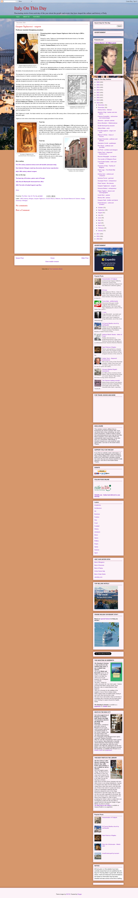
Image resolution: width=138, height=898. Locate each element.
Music (96, 535)
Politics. (96, 541)
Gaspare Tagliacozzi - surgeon (107, 186)
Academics (97, 505)
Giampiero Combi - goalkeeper (107, 143)
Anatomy (25, 198)
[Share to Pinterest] (54, 196)
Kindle (105, 706)
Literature (97, 532)
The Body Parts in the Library (102, 805)
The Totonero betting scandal (111, 380)
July (99, 215)
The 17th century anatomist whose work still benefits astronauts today (36, 164)
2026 (98, 82)
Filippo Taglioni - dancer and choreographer (106, 191)
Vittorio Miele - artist (104, 128)
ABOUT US (26, 17)
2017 (98, 234)
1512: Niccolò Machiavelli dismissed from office (30, 181)
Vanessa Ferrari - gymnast (105, 178)
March (100, 225)
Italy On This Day (30, 8)
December (101, 105)
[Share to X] (51, 196)
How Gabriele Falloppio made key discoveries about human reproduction (37, 168)
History (96, 529)
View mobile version (52, 261)
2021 (98, 95)
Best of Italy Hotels (100, 574)
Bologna (31, 198)
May (99, 220)
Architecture (98, 508)
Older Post (84, 258)
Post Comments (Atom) (55, 269)
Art (95, 511)
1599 (21, 198)
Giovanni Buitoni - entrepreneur (107, 188)
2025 (98, 85)
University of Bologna (21, 200)
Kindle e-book (98, 750)
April (99, 223)
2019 (98, 100)
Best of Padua (98, 568)
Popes (96, 544)
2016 (98, 236)
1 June (104, 312)
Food (96, 523)
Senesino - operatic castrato (106, 120)
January (100, 230)
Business (97, 514)
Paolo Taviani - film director (106, 183)
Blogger (80, 894)
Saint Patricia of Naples (109, 347)
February (101, 228)
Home (17, 17)
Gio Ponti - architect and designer (108, 150)
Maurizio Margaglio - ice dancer (107, 156)
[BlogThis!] (49, 196)
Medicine (57, 198)
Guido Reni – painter (104, 195)
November (101, 107)
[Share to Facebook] (53, 196)
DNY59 (68, 894)
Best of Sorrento (99, 565)
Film (95, 520)
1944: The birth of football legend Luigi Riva (28, 185)
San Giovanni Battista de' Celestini (70, 198)
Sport (96, 553)
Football (96, 526)
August (100, 212)
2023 (98, 90)
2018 (98, 102)
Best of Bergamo (99, 562)
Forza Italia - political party (110, 301)
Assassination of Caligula (109, 279)
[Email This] (47, 196)
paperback (97, 706)
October (100, 207)
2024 (98, 87)
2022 (98, 92)
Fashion (96, 517)
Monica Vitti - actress (104, 197)
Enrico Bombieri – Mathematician (107, 123)
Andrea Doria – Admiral (105, 109)
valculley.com (98, 577)
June (99, 218)
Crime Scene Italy (99, 571)
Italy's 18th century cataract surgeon (26, 171)
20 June (104, 290)
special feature (105, 619)
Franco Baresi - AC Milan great (105, 43)
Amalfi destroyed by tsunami (106, 125)
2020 (98, 97)
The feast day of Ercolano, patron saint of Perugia (30, 178)
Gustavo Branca (50, 198)
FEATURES (36, 17)
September (101, 210)
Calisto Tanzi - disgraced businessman (105, 153)
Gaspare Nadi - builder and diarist (108, 200)
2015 (98, 239)
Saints (96, 547)
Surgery (83, 198)
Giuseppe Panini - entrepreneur (107, 180)
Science (96, 550)
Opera (96, 538)
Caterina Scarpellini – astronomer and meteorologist (108, 117)
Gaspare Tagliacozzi (39, 198)
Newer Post (20, 258)
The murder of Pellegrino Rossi (107, 159)
